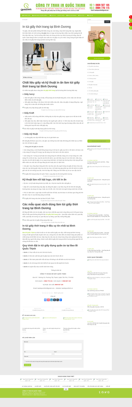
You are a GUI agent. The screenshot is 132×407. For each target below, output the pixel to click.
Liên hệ (90, 15)
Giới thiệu (61, 15)
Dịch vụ (53, 15)
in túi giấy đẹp (67, 386)
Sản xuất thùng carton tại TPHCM (95, 290)
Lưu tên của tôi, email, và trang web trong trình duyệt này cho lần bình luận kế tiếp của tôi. (44, 361)
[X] (57, 300)
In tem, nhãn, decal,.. (94, 75)
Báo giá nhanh (71, 15)
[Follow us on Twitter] (105, 392)
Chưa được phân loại (94, 69)
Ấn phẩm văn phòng (94, 66)
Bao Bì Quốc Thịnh (28, 232)
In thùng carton (92, 78)
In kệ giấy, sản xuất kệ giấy (52, 386)
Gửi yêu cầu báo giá (99, 58)
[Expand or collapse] (45, 77)
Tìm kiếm (89, 19)
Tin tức (81, 15)
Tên (25, 351)
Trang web (26, 356)
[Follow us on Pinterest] (108, 392)
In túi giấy (25, 19)
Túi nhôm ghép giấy (93, 90)
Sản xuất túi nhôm (79, 386)
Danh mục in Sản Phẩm (40, 15)
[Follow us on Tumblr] (100, 392)
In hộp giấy (91, 72)
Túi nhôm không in (93, 93)
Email (55, 351)
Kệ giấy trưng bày (93, 84)
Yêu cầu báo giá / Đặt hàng (95, 386)
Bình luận (26, 341)
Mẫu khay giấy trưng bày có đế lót (95, 306)
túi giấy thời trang (49, 90)
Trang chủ (27, 15)
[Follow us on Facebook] (102, 392)
